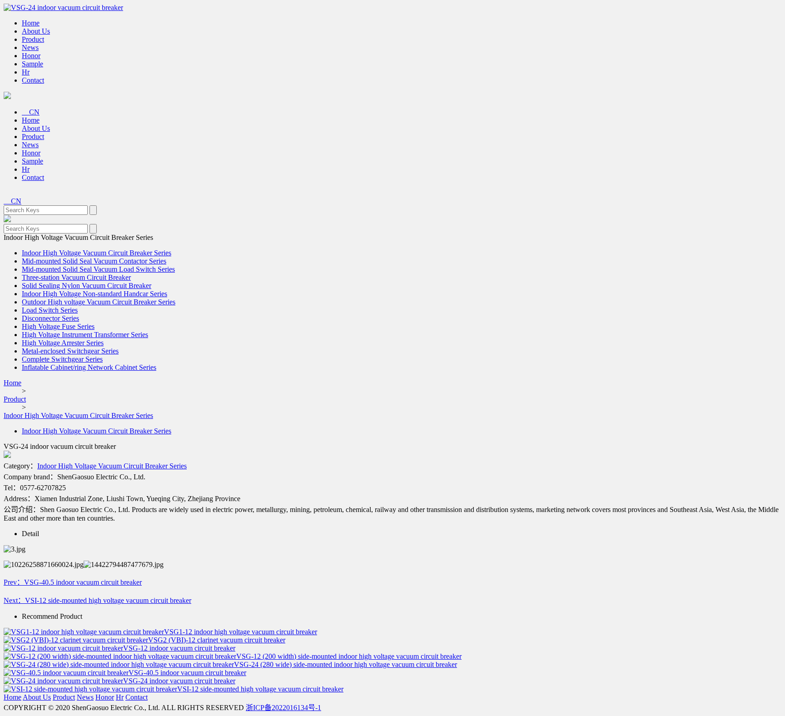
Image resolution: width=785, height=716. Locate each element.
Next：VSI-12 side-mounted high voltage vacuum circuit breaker (97, 600)
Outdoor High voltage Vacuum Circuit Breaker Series (98, 302)
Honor (31, 56)
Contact (33, 80)
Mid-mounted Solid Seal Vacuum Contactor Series (94, 261)
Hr (26, 72)
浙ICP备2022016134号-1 (283, 707)
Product (33, 39)
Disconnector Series (50, 318)
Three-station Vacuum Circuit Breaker (76, 277)
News (30, 47)
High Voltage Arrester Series (63, 343)
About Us (36, 31)
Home (31, 23)
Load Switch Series (50, 310)
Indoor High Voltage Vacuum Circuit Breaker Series (96, 253)
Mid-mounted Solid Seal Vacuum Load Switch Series (98, 269)
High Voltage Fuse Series (58, 326)
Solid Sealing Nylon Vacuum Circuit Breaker (86, 285)
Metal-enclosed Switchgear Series (70, 351)
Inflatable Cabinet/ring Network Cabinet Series (89, 367)
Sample (32, 64)
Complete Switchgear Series (62, 359)
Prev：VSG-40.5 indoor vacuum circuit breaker (73, 582)
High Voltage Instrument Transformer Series (85, 334)
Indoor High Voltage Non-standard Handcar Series (94, 294)
